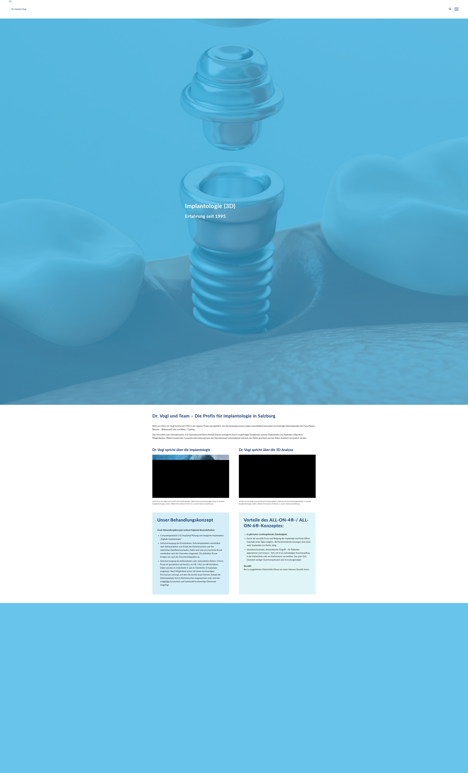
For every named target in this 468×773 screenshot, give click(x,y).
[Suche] (450, 9)
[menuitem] (450, 9)
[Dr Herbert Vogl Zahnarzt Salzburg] (17, 9)
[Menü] (456, 9)
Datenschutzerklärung (206, 504)
